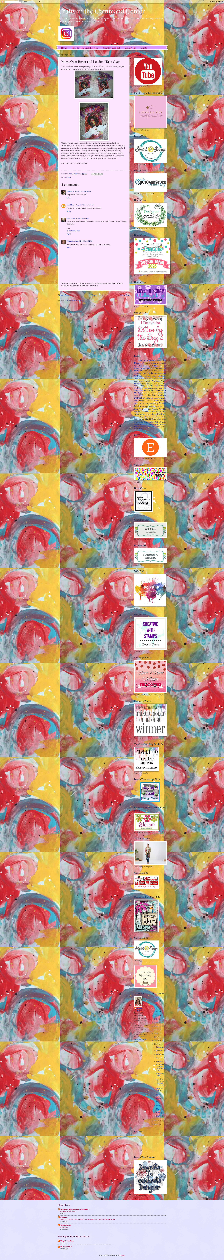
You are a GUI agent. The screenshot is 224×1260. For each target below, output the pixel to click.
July (157, 1094)
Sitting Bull (64, 1227)
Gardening (154, 393)
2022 (156, 1012)
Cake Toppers (148, 370)
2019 (156, 1022)
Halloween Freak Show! (67, 1211)
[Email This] (92, 174)
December (159, 1047)
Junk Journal (139, 400)
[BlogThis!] (95, 174)
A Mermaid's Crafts (73, 231)
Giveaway (162, 392)
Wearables (162, 427)
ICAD (141, 395)
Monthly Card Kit (111, 47)
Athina (69, 191)
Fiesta (164, 390)
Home (64, 47)
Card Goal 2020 (160, 370)
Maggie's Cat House (67, 1241)
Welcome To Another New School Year (160, 1067)
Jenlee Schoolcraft (160, 398)
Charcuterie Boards (150, 376)
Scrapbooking (158, 414)
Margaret (70, 241)
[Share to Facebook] (99, 174)
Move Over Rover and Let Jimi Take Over (160, 1082)
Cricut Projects (152, 380)
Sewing (141, 419)
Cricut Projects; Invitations (150, 384)
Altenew (146, 363)
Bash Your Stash (145, 366)
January (159, 1116)
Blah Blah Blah (152, 368)
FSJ (135, 392)
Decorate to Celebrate (140, 388)
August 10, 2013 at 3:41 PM (80, 218)
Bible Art (163, 366)
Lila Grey (156, 400)
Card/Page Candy (140, 373)
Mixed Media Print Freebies (85, 47)
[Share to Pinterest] (101, 174)
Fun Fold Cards (144, 393)
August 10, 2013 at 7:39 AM (85, 205)
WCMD (157, 427)
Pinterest (155, 409)
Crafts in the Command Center (101, 10)
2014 (156, 1040)
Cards (150, 373)
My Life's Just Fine (160, 1074)
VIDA (141, 427)
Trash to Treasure (160, 422)
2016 (156, 1033)
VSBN (145, 427)
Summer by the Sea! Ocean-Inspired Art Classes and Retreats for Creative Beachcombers (87, 1219)
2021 (156, 1015)
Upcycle (141, 424)
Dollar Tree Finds (144, 390)
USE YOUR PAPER (151, 424)
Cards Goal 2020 (160, 373)
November (159, 1050)
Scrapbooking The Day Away (144, 417)
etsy (152, 390)
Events (144, 47)
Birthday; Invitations (140, 368)
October (159, 1054)
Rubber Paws (145, 414)
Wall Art (150, 426)
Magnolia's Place (66, 1247)
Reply (69, 198)
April (158, 1105)
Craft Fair (156, 378)
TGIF (151, 421)
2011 (156, 1124)
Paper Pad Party (140, 409)
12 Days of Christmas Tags (147, 360)
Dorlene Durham (139, 1009)
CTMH (150, 385)
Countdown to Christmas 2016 (143, 378)
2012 (156, 1120)
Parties (149, 409)
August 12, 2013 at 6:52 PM (83, 241)
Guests (136, 395)
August (158, 1061)
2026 (156, 997)
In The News (150, 395)
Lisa (68, 218)
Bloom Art (138, 370)
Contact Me (130, 47)
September (160, 1058)
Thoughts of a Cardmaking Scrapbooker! (74, 1209)
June (157, 1098)
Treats (136, 424)
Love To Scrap (144, 403)
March (158, 1109)
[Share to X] (97, 174)
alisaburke (64, 1217)
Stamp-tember (139, 422)
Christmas (162, 376)
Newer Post (63, 295)
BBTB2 (155, 365)
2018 (156, 1026)
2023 (156, 1008)
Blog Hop (162, 368)
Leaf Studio (148, 400)
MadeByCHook (65, 1225)
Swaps (68, 177)
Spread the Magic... (159, 1089)
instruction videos (143, 397)
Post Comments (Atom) (75, 300)
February (159, 1112)
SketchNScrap (150, 419)
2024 (156, 1005)
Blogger (122, 1255)
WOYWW (138, 429)
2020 (156, 1019)
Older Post (125, 295)
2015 (156, 1037)
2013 (156, 1044)
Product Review (155, 411)
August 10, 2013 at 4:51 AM (82, 191)
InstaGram (162, 395)
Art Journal (153, 363)
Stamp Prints (161, 419)
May (157, 1102)
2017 (156, 1029)
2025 (156, 1001)
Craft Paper (71, 205)
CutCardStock (160, 385)
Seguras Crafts (161, 417)
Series (136, 419)
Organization (157, 407)
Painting (163, 407)
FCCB (159, 390)
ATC (160, 363)
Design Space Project (155, 388)
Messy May (154, 404)
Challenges (138, 376)
